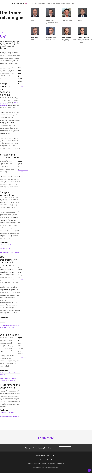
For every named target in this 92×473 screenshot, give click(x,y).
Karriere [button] (73, 3)
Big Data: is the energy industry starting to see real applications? (8, 379)
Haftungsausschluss (51, 463)
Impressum (30, 463)
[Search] (77, 3)
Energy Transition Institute (9, 103)
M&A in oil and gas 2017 (6, 244)
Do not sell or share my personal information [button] (50, 467)
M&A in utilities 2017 (5, 248)
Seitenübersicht (37, 463)
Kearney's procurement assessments (9, 416)
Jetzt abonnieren (65, 448)
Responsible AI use (37, 467)
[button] (1, 36)
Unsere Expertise (50, 3)
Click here (23, 87)
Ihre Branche (41, 3)
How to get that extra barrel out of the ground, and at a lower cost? (9, 326)
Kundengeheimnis (60, 463)
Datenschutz (43, 463)
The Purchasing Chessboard (7, 412)
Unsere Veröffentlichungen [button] (63, 3)
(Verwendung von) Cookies (46, 465)
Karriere (43, 455)
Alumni (38, 455)
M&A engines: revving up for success (9, 252)
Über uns (34, 3)
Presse (48, 455)
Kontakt (54, 455)
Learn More (46, 437)
